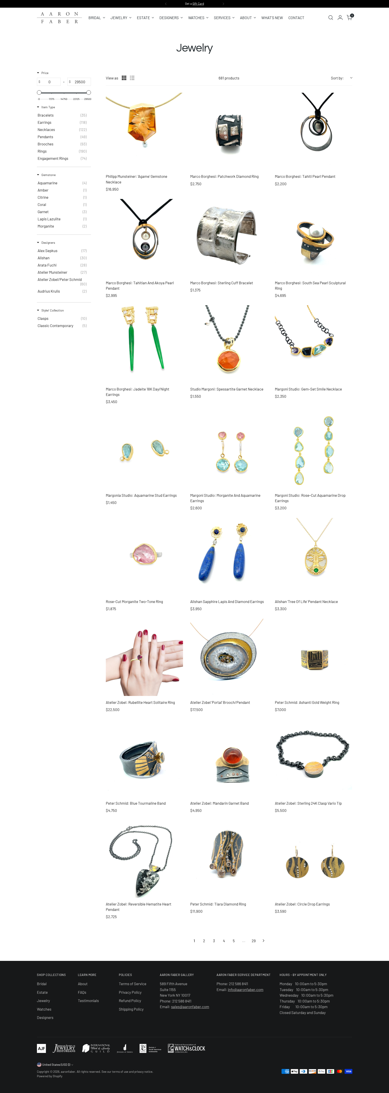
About (83, 983)
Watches (44, 1009)
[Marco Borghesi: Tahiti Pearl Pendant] (313, 131)
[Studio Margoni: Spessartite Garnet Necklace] (228, 343)
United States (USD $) (56, 1064)
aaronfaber (68, 1071)
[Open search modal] (330, 17)
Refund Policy (130, 1000)
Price (44, 73)
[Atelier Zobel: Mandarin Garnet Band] (228, 758)
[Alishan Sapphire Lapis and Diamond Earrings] (228, 556)
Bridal (42, 983)
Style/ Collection (52, 310)
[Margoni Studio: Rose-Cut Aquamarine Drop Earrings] (313, 450)
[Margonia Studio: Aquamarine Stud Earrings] (144, 450)
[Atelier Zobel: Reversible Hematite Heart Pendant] (144, 858)
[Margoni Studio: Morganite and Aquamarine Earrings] (228, 450)
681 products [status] (229, 78)
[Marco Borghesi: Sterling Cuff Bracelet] (228, 237)
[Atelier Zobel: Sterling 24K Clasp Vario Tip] (313, 758)
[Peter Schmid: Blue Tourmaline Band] (144, 758)
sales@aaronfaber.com (190, 1006)
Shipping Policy (131, 1009)
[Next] (223, 4)
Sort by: (337, 78)
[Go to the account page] (340, 17)
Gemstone (48, 175)
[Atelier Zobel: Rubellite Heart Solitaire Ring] (144, 657)
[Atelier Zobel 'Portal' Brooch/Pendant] (228, 657)
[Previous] (166, 4)
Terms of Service (132, 983)
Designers (48, 242)
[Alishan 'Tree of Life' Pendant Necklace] (313, 556)
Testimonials (88, 1000)
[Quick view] (178, 165)
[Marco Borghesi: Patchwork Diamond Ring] (228, 131)
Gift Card (198, 3)
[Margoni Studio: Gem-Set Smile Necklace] (313, 343)
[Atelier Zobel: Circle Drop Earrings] (313, 858)
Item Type (48, 107)
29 (254, 940)
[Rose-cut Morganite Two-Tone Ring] (144, 556)
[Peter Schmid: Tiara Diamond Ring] (228, 858)
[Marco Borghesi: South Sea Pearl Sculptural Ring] (313, 237)
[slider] (39, 92)
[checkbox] (63, 115)
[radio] (124, 78)
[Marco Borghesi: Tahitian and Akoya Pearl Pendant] (144, 237)
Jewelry (43, 1000)
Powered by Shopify (49, 1076)
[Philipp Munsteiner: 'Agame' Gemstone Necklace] (144, 131)
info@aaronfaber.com (245, 989)
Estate (42, 992)
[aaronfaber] (59, 17)
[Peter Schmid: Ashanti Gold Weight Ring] (313, 657)
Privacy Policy (130, 992)
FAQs (82, 992)
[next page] (263, 940)
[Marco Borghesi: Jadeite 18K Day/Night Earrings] (144, 343)
